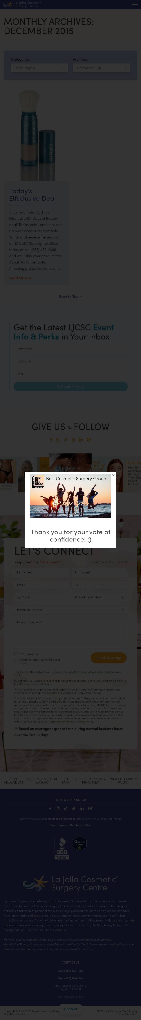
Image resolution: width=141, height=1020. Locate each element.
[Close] (113, 475)
